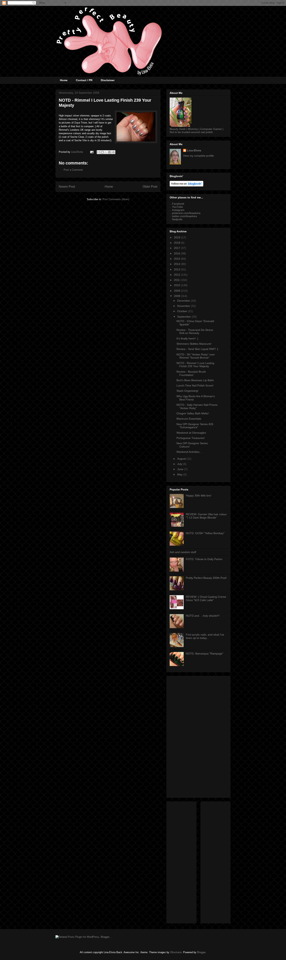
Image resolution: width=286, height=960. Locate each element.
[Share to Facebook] (110, 152)
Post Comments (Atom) (116, 199)
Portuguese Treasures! (190, 438)
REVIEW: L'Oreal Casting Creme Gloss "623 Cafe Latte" (206, 598)
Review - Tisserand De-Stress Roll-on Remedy (194, 331)
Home (64, 80)
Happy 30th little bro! (198, 495)
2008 (177, 296)
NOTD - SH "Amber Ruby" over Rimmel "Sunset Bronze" (195, 356)
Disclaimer (108, 80)
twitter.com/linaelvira (184, 216)
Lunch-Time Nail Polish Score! (194, 385)
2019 (177, 237)
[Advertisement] (198, 736)
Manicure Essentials (188, 418)
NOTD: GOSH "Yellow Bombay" (205, 533)
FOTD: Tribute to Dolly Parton (204, 559)
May (180, 474)
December (184, 300)
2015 (177, 258)
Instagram (178, 209)
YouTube (177, 206)
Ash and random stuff (183, 552)
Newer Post (67, 186)
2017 (177, 248)
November (184, 305)
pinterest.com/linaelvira (186, 213)
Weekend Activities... (189, 451)
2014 (177, 264)
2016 (177, 253)
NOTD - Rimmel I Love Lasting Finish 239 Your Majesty (195, 364)
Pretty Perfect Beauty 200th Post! (206, 577)
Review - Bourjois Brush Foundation (191, 373)
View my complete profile (198, 155)
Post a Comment (73, 169)
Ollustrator (176, 952)
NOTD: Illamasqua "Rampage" (204, 653)
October (182, 311)
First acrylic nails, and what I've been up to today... (205, 636)
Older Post (150, 186)
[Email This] (99, 152)
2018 (177, 242)
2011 (177, 280)
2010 (177, 285)
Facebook (178, 203)
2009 (177, 290)
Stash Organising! (187, 390)
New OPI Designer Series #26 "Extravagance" (194, 426)
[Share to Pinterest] (113, 152)
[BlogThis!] (102, 152)
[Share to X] (106, 152)
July (180, 463)
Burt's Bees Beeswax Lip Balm (195, 380)
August (182, 458)
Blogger (201, 952)
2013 (177, 269)
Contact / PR (84, 80)
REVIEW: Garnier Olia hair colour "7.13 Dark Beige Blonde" (206, 516)
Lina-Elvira (194, 150)
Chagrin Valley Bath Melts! (192, 413)
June (180, 469)
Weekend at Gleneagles (191, 432)
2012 (177, 274)
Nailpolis (177, 219)
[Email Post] (91, 151)
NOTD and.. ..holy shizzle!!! (202, 615)
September (184, 316)
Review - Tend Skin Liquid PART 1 (197, 349)
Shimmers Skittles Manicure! (193, 343)
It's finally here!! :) (187, 338)
